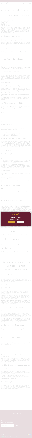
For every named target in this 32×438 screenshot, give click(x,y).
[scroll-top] (30, 436)
